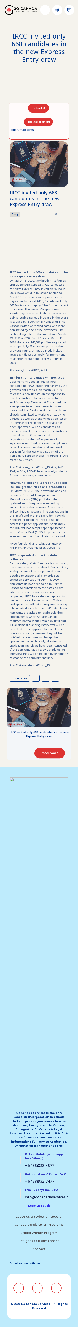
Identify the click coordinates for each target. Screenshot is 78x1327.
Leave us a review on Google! (39, 1217)
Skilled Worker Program (39, 1233)
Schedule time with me (25, 1263)
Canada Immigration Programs (39, 1225)
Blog (15, 214)
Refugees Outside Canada (39, 1241)
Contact (39, 1249)
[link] (39, 707)
